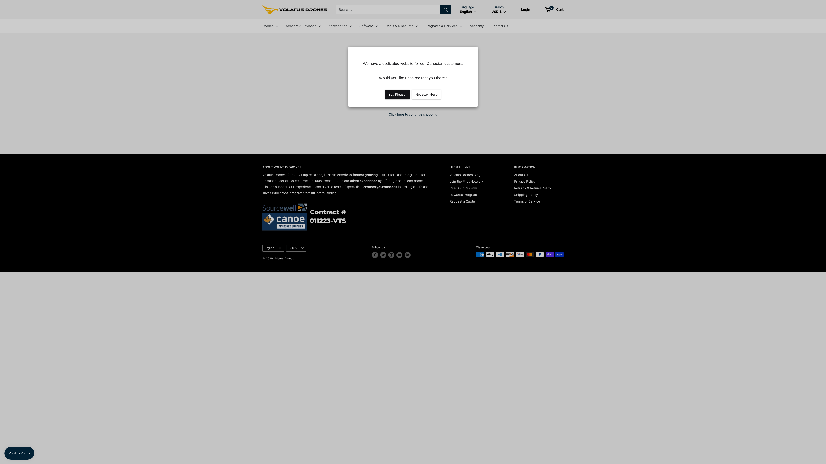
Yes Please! (397, 94)
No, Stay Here (426, 94)
